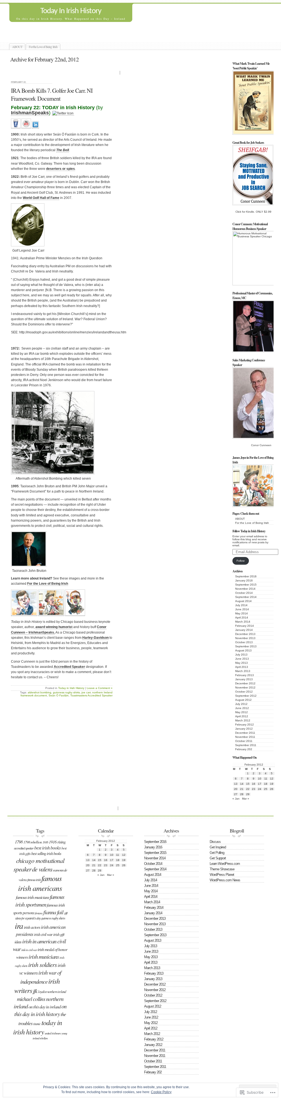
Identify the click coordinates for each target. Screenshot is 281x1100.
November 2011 (245, 736)
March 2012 (242, 720)
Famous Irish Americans (40, 883)
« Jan (236, 798)
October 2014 (244, 592)
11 (265, 778)
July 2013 (241, 654)
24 (259, 788)
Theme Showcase (222, 869)
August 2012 (243, 699)
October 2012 (244, 691)
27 (235, 794)
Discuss (215, 842)
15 (247, 783)
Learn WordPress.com (225, 864)
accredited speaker (23, 848)
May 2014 (241, 613)
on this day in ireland (45, 1006)
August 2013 (243, 650)
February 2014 (244, 625)
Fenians (39, 913)
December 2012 (245, 683)
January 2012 (244, 728)
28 (241, 794)
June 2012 (242, 708)
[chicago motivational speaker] (35, 126)
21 (241, 788)
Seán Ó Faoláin (59, 695)
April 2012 (241, 716)
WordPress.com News (225, 880)
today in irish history (37, 1027)
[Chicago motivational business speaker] (26, 126)
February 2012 (244, 724)
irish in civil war (29, 950)
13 (235, 783)
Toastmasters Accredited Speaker (91, 695)
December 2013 (245, 633)
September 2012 (246, 695)
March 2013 (242, 671)
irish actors (32, 927)
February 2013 (244, 675)
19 (271, 783)
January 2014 (244, 629)
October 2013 (244, 642)
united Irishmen (53, 1033)
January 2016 (244, 580)
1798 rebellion (32, 842)
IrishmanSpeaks (30, 113)
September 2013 (246, 646)
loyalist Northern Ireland (52, 991)
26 (271, 788)
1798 (19, 842)
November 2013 (245, 638)
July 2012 (241, 703)
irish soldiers (42, 964)
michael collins (31, 998)
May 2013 (241, 662)
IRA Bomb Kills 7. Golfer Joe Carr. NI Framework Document (51, 94)
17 (259, 783)
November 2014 (245, 588)
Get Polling (217, 853)
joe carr (86, 692)
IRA (19, 925)
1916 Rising (57, 842)
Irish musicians (44, 956)
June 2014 (242, 609)
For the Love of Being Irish (43, 46)
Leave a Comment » (100, 688)
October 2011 (243, 740)
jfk (35, 990)
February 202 (243, 749)
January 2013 (244, 679)
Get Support (218, 858)
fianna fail (53, 912)
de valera (42, 869)
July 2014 (241, 605)
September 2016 (246, 576)
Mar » (245, 798)
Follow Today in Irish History (248, 531)
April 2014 (241, 617)
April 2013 (241, 666)
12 (271, 778)
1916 (45, 842)
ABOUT (17, 46)
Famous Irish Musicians (32, 897)
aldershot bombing (39, 692)
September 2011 (245, 745)
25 (265, 788)
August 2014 (243, 601)
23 (253, 788)
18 (265, 783)
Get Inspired (218, 847)
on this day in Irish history (40, 1010)
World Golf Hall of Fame (41, 198)
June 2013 (242, 658)
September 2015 (246, 584)
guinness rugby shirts (66, 692)
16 (253, 783)
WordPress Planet (222, 875)
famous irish (34, 879)
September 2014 (246, 596)
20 (235, 788)
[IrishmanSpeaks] (16, 126)
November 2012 (245, 687)
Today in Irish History (71, 688)
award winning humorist (53, 627)
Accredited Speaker (69, 667)
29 (247, 794)
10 (259, 778)
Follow (241, 560)
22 (247, 788)
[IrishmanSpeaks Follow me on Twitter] (63, 113)
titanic (37, 1023)
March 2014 (242, 621)
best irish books (47, 848)
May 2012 (241, 712)
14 (241, 783)
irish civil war (43, 934)
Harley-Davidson (95, 638)
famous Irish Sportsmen (39, 900)
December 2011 (245, 732)
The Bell (62, 150)
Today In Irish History (70, 11)
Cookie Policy (161, 1092)
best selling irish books (46, 853)
